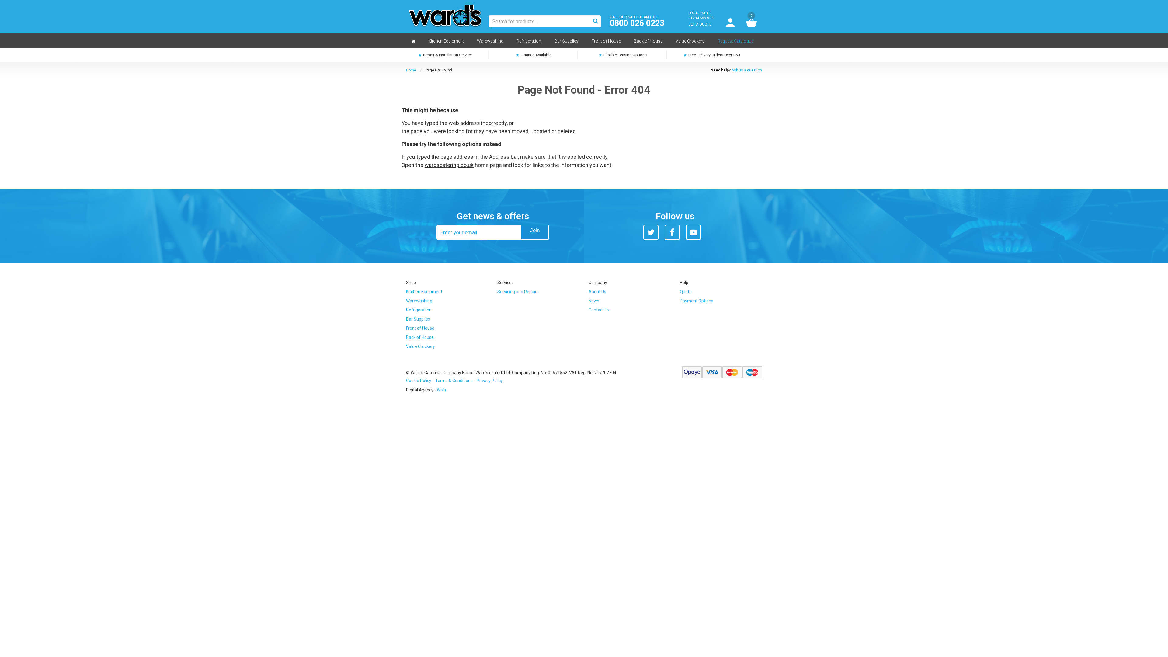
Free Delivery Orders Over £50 (713, 55)
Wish (441, 390)
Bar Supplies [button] (566, 41)
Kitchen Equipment (424, 291)
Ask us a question (747, 70)
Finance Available (535, 55)
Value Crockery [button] (690, 41)
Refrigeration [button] (528, 41)
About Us (597, 291)
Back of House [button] (648, 41)
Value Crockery (420, 346)
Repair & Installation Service (447, 55)
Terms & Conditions (454, 380)
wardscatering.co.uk (449, 165)
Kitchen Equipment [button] (446, 41)
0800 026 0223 (637, 23)
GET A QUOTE (699, 24)
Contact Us (599, 310)
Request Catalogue (735, 41)
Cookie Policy (418, 380)
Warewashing (419, 300)
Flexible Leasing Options (625, 55)
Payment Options (696, 300)
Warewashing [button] (490, 41)
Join (535, 230)
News (594, 300)
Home (411, 70)
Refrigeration (419, 310)
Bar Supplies (418, 319)
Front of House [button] (606, 41)
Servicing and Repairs (518, 291)
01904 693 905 (701, 18)
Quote (686, 291)
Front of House (420, 328)
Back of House (420, 337)
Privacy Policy (490, 380)
